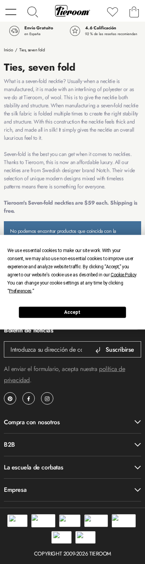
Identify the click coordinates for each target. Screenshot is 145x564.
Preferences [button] (20, 290)
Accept (72, 312)
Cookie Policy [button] (123, 274)
